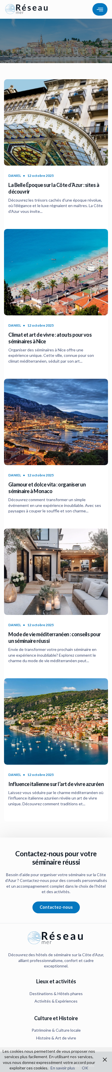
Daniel (14, 175)
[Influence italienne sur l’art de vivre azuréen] (56, 721)
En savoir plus (63, 1067)
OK (85, 1067)
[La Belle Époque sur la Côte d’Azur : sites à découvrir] (56, 122)
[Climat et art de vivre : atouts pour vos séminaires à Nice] (56, 272)
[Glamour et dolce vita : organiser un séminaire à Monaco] (56, 422)
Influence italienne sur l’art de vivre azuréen (56, 784)
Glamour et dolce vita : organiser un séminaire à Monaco (47, 487)
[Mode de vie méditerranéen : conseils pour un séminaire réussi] (56, 572)
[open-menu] (100, 9)
